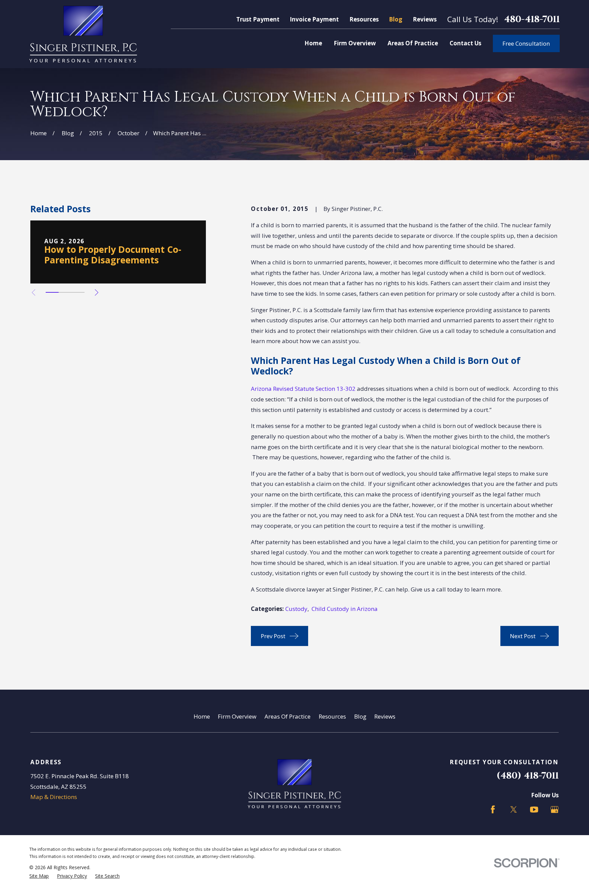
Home (202, 716)
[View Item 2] (65, 292)
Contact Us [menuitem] (465, 43)
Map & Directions (53, 797)
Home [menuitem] (313, 43)
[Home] (83, 34)
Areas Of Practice (288, 716)
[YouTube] (534, 809)
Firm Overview (237, 716)
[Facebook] (493, 809)
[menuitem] (39, 876)
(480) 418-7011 (528, 775)
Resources (364, 19)
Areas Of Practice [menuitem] (413, 43)
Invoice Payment (314, 19)
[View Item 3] (78, 292)
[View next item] (96, 292)
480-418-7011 (532, 19)
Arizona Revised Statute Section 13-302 (303, 389)
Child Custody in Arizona (345, 609)
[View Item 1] (52, 292)
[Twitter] (514, 809)
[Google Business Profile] (554, 809)
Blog (395, 19)
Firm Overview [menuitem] (355, 43)
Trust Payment (258, 19)
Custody (296, 609)
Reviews (425, 19)
